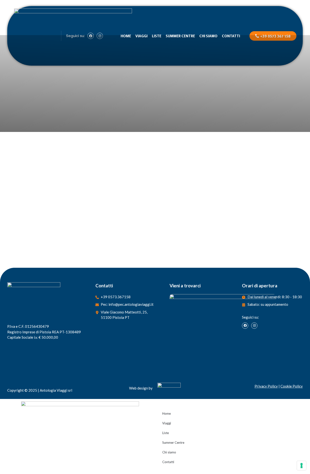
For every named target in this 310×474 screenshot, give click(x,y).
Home (126, 35)
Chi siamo (208, 35)
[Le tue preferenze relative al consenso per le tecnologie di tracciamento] (301, 465)
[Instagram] (254, 325)
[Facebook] (245, 325)
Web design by (141, 388)
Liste (156, 35)
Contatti (231, 35)
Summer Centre (180, 35)
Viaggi (141, 35)
